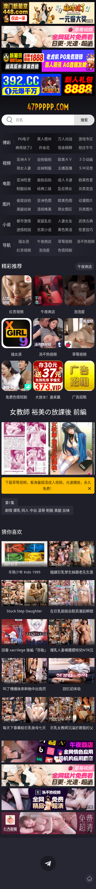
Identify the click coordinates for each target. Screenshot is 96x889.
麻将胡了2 (24, 147)
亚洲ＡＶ (24, 159)
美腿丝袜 (24, 209)
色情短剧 (65, 250)
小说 (7, 224)
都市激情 (24, 220)
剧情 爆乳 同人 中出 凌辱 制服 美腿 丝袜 (37, 510)
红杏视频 (24, 250)
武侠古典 (86, 220)
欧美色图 (65, 200)
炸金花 (44, 147)
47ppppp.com (48, 107)
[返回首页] (89, 879)
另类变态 (86, 188)
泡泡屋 (44, 250)
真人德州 (44, 138)
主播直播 (65, 168)
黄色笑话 (65, 229)
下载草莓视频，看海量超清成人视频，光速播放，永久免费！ (48, 485)
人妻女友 (65, 220)
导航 (7, 245)
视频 (7, 163)
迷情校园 (24, 229)
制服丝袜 (24, 188)
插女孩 (23, 241)
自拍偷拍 (44, 159)
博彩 (7, 142)
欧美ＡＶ (65, 159)
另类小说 (44, 229)
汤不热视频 (86, 241)
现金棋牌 (65, 147)
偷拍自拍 (44, 179)
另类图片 (86, 209)
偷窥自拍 (24, 200)
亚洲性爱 (24, 179)
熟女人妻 (24, 168)
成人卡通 (65, 179)
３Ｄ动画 (86, 159)
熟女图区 (65, 209)
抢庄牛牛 (86, 147)
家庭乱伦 (44, 220)
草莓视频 (65, 241)
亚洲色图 (44, 200)
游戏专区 (86, 138)
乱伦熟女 (65, 188)
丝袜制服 (44, 168)
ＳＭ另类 (86, 168)
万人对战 (65, 138)
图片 (7, 204)
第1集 (9, 502)
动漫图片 (86, 200)
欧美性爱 (86, 179)
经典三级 (44, 188)
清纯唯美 (44, 209)
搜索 (84, 119)
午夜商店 (44, 241)
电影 (7, 183)
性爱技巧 (86, 229)
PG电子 (24, 138)
